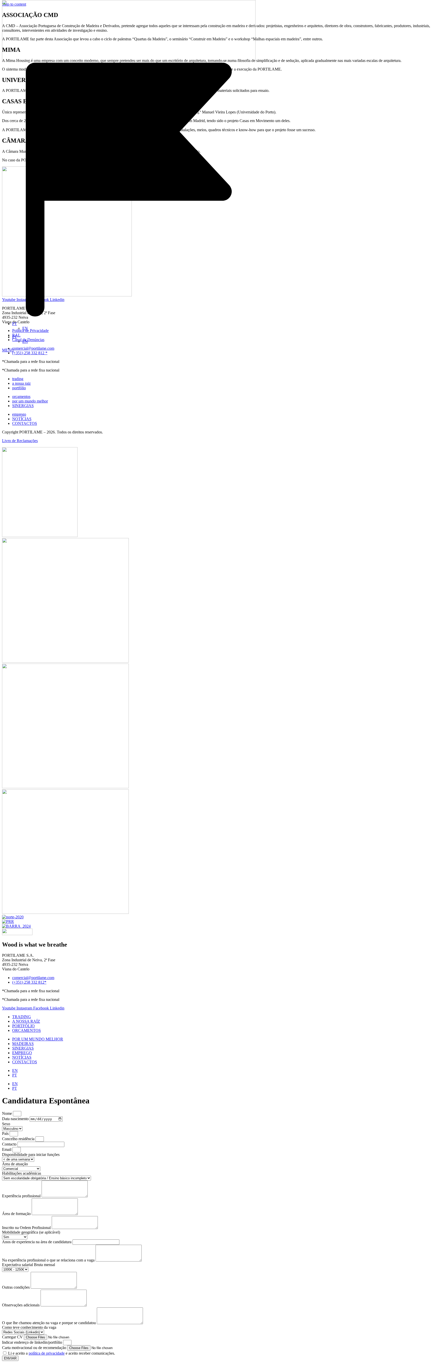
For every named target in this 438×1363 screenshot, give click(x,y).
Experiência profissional (22, 1196)
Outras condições (16, 1287)
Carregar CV (13, 1337)
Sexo (6, 1124)
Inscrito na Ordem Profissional (27, 1227)
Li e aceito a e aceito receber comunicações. (61, 1353)
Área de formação (17, 1213)
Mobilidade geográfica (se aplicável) (31, 1232)
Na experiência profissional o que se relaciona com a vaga (49, 1260)
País (6, 1133)
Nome (7, 1113)
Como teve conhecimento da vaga (29, 1327)
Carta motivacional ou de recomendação (34, 1347)
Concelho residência (18, 1139)
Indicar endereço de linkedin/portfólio (32, 1342)
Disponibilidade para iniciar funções (31, 1154)
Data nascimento (16, 1119)
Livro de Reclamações (20, 441)
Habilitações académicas (21, 1173)
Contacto (9, 1144)
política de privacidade (47, 1353)
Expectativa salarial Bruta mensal (28, 1265)
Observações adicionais (21, 1305)
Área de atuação (15, 1164)
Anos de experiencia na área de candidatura (37, 1242)
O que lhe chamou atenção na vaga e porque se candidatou (49, 1323)
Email (7, 1149)
